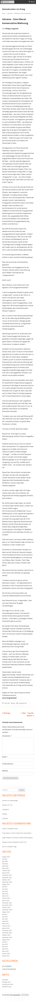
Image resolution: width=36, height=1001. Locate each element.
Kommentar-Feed (7, 984)
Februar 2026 (6, 870)
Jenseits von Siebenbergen (10, 800)
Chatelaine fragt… (12, 846)
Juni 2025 (5, 889)
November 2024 (7, 905)
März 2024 (5, 923)
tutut (3, 13)
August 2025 (6, 884)
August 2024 (6, 912)
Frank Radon (6, 833)
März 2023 (5, 951)
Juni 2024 (5, 917)
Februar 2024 (6, 926)
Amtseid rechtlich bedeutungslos (23, 837)
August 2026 (6, 857)
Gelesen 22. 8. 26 (7, 805)
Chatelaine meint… (13, 828)
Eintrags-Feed (6, 982)
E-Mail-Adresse (8, 764)
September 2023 (7, 937)
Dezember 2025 (7, 875)
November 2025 (7, 877)
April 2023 (5, 949)
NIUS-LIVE (23, 842)
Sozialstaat (5, 809)
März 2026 (5, 868)
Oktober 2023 (6, 935)
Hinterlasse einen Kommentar (22, 13)
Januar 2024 (5, 928)
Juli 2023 (4, 942)
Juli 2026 (4, 859)
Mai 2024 (5, 919)
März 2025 (5, 896)
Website (5, 771)
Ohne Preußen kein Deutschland (21, 833)
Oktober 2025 (6, 880)
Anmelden (5, 980)
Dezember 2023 (7, 930)
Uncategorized (22, 703)
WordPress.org (6, 986)
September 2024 (7, 910)
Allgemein (6, 966)
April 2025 (5, 893)
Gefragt (4, 814)
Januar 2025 (5, 900)
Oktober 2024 (6, 907)
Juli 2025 (4, 887)
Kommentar (7, 736)
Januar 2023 (5, 956)
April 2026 (5, 866)
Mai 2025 (5, 891)
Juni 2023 (5, 944)
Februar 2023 (6, 953)
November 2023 (7, 933)
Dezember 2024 (7, 903)
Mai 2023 (5, 946)
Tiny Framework (15, 995)
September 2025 (7, 882)
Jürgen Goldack (6, 837)
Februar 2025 (6, 898)
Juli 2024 (4, 914)
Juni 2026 (5, 861)
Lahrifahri (5, 818)
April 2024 (5, 921)
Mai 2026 (5, 864)
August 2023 (6, 940)
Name (5, 757)
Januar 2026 (5, 873)
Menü (33, 2)
